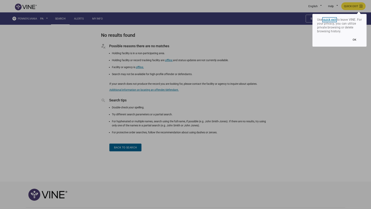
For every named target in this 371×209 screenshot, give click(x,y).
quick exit (329, 19)
